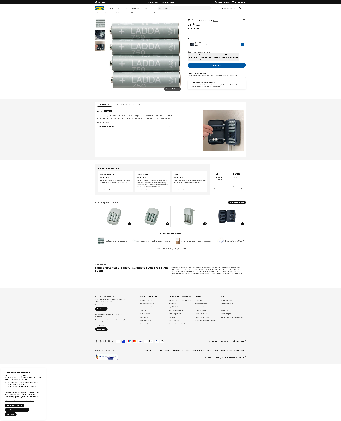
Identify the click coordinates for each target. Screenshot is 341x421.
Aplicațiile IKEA (173, 303)
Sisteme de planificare (175, 314)
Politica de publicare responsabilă (224, 350)
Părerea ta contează (146, 320)
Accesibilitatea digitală (240, 350)
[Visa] (140, 341)
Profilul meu (198, 300)
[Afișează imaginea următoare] (178, 55)
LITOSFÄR (198, 42)
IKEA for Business (174, 320)
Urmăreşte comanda (146, 307)
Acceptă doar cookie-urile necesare (17, 410)
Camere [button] (119, 8)
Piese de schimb (145, 314)
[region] (145, 55)
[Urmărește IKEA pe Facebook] (96, 341)
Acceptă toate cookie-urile (14, 405)
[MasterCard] (134, 341)
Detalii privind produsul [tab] (122, 104)
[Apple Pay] (151, 341)
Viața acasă (224, 310)
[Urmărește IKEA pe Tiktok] (113, 341)
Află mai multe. (99, 305)
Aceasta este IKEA (226, 300)
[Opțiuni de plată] (146, 341)
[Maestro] (129, 341)
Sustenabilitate (225, 307)
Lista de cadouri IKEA (201, 314)
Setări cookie (10, 414)
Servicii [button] (145, 8)
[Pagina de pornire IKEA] (99, 8)
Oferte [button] (127, 8)
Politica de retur (145, 317)
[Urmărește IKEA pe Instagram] (104, 341)
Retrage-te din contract (147, 300)
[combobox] (184, 8)
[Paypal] (157, 341)
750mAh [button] (215, 21)
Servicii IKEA (143, 310)
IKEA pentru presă (226, 314)
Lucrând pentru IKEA (227, 303)
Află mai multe (99, 325)
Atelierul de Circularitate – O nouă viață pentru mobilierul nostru (180, 325)
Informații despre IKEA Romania (205, 350)
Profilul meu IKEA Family (202, 317)
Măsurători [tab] (136, 104)
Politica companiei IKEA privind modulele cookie (172, 350)
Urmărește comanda (201, 303)
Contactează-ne (145, 324)
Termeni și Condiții (191, 350)
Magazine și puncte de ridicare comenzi (180, 300)
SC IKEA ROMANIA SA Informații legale (232, 317)
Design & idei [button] (136, 8)
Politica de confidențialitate (152, 350)
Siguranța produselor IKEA (147, 303)
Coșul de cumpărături (201, 307)
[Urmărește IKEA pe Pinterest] (100, 341)
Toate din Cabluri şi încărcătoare (170, 248)
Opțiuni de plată (173, 307)
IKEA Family (172, 317)
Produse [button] (111, 8)
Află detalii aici (216, 86)
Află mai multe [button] (234, 75)
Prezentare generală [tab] (104, 104)
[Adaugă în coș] (244, 20)
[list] (152, 181)
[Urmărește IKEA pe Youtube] (108, 341)
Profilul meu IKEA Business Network (205, 320)
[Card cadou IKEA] (162, 341)
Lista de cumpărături (201, 310)
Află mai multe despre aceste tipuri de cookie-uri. (19, 401)
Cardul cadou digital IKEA (176, 310)
